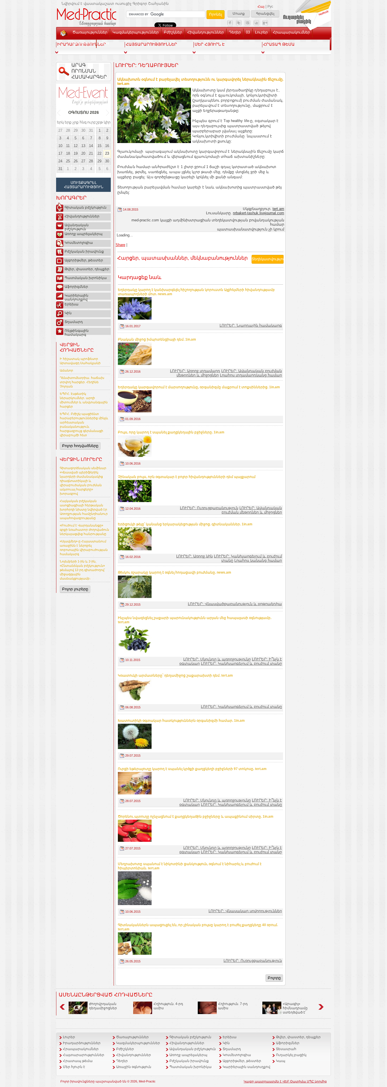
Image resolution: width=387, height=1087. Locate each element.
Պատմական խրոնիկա (86, 278)
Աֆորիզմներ (76, 287)
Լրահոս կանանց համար (258, 560)
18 (68, 153)
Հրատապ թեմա (78, 1061)
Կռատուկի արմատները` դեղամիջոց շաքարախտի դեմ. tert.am (175, 675)
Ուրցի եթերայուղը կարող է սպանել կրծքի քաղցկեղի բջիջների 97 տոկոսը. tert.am (192, 769)
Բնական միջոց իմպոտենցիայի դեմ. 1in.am (157, 339)
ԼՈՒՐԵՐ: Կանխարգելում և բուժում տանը (241, 663)
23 (107, 153)
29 (76, 130)
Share (120, 245)
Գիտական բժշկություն (86, 207)
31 (91, 130)
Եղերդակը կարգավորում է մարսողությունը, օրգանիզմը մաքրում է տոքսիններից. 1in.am (199, 387)
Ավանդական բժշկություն (77, 226)
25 (68, 161)
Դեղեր (235, 32)
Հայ (261, 7)
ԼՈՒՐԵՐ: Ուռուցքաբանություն (209, 508)
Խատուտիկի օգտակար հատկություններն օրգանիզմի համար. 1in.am (181, 721)
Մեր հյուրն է (74, 1067)
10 (60, 146)
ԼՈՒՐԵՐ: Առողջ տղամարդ (195, 371)
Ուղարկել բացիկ (291, 1055)
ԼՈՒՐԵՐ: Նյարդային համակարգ (251, 325)
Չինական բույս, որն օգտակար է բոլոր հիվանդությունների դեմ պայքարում (187, 477)
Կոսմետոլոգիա (79, 243)
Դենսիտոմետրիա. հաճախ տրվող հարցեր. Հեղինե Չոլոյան (82, 382)
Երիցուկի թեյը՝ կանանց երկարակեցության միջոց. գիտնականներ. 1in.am (185, 524)
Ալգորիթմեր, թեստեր (84, 260)
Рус (270, 7)
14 (91, 146)
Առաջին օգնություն (133, 1067)
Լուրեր (261, 32)
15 (99, 146)
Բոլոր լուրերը (75, 589)
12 (76, 146)
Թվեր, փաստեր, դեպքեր (87, 269)
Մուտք (239, 14)
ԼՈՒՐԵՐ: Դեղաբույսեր (146, 65)
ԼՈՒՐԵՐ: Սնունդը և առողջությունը (217, 659)
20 (83, 153)
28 (68, 130)
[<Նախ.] (59, 112)
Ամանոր (66, 370)
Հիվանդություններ (205, 32)
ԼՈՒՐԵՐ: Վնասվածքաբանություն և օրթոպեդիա (235, 604)
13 (83, 146)
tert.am (278, 209)
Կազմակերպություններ (135, 32)
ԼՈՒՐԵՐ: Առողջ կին (194, 556)
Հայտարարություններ (83, 1055)
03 (248, 32)
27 (60, 130)
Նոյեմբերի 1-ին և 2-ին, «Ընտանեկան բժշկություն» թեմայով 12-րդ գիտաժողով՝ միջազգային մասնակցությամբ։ (82, 570)
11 (68, 146)
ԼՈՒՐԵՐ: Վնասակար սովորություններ (245, 911)
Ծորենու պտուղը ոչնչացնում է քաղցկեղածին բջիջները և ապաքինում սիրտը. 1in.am (195, 817)
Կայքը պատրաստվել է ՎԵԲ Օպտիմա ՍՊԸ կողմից (285, 1081)
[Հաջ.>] (108, 112)
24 (60, 161)
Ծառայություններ (90, 32)
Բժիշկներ (173, 32)
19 (76, 153)
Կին (68, 313)
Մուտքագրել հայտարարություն (83, 185)
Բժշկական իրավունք (84, 251)
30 (83, 130)
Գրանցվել (265, 14)
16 (107, 146)
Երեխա (71, 304)
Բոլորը (274, 978)
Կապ (104, 43)
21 (91, 153)
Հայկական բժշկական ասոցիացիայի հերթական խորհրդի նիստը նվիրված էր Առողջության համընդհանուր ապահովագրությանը (84, 509)
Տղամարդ (74, 322)
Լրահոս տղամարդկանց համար (251, 375)
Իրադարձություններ (82, 1043)
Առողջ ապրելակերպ (84, 234)
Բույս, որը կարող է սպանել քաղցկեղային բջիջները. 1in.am (171, 432)
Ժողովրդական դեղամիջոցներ (103, 1006)
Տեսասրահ (83, 43)
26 (76, 161)
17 (60, 153)
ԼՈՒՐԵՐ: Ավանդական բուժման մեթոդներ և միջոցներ (252, 510)
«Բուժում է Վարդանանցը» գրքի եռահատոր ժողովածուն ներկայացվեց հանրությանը (84, 530)
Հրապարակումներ (291, 32)
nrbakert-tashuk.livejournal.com (258, 213)
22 (99, 153)
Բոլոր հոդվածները (80, 446)
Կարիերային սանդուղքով (76, 296)
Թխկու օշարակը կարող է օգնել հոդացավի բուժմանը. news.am (174, 572)
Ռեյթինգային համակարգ (77, 332)
